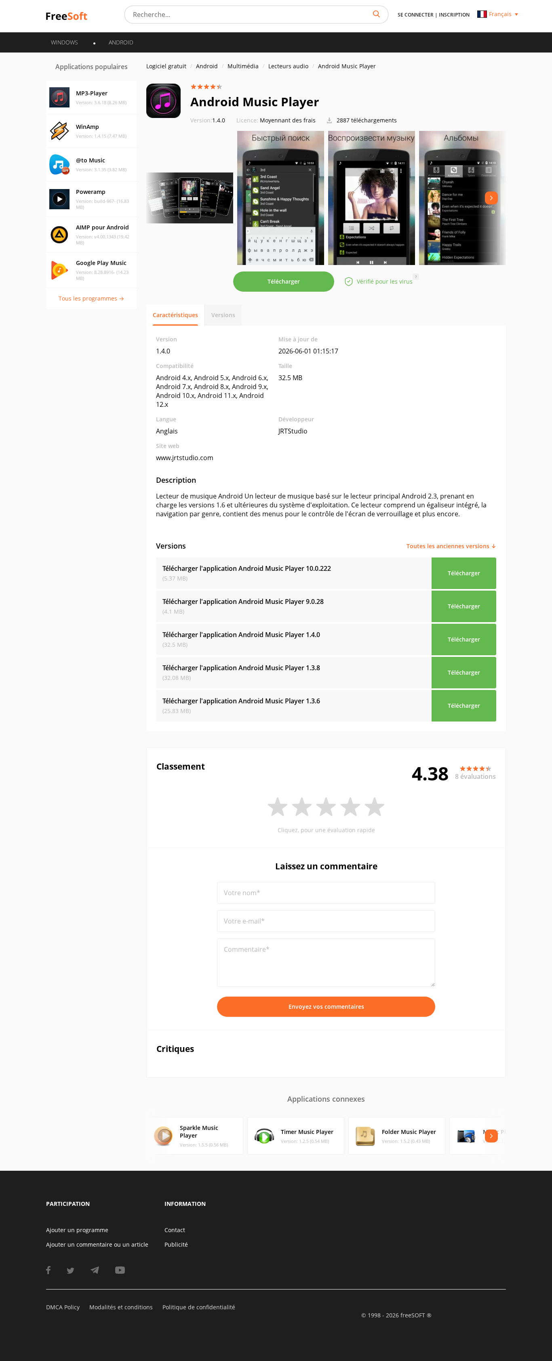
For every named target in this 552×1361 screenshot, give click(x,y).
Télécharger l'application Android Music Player (246, 568)
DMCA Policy (63, 1307)
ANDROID (121, 42)
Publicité (176, 1244)
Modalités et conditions (121, 1307)
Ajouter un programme (77, 1230)
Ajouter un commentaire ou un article (97, 1244)
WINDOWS (64, 42)
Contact (174, 1230)
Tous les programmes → (91, 298)
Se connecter (416, 14)
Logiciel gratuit (166, 66)
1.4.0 (207, 120)
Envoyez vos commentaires (326, 1006)
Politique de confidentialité (198, 1307)
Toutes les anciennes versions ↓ (451, 546)
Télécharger (284, 281)
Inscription (454, 14)
